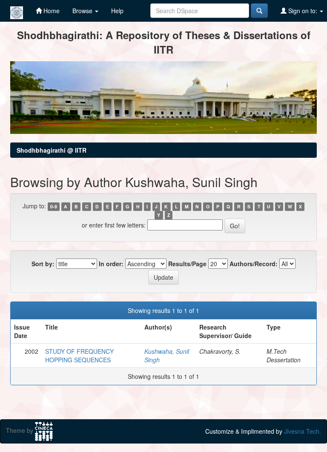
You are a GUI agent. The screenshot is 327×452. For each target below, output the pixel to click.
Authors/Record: (253, 263)
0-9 (53, 206)
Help (117, 10)
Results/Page (187, 263)
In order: (111, 263)
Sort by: (43, 263)
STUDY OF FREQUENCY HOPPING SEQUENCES (79, 355)
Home (51, 10)
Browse (83, 10)
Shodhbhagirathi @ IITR (51, 150)
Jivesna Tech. (302, 431)
